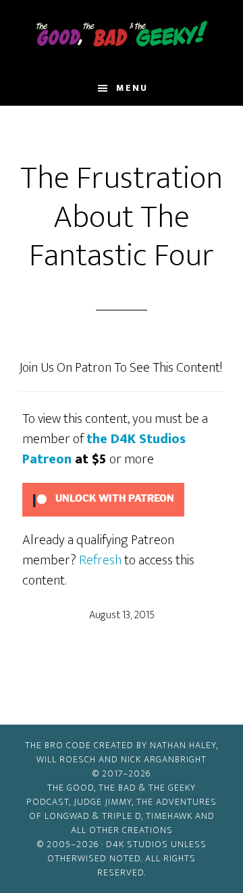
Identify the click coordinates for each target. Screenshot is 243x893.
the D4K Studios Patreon (104, 449)
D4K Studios (137, 844)
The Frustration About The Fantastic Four (121, 217)
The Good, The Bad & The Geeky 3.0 (121, 35)
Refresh (100, 560)
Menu (132, 88)
